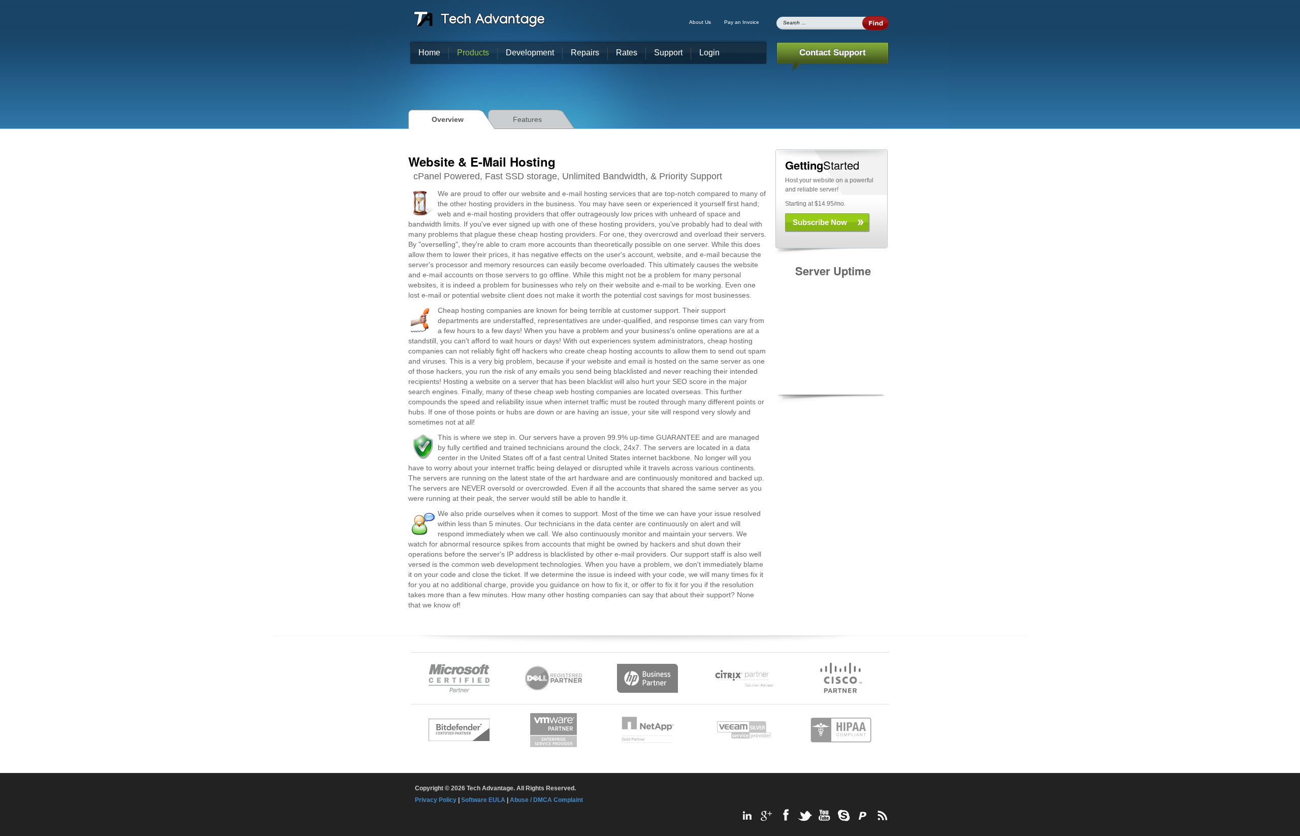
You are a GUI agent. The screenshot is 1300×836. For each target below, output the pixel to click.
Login (709, 52)
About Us (700, 22)
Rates (626, 52)
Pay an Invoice (741, 22)
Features (527, 119)
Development (530, 52)
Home (429, 52)
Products (473, 52)
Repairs (585, 52)
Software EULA (483, 799)
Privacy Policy (436, 799)
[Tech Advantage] (479, 19)
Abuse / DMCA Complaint (546, 799)
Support (668, 52)
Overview (448, 119)
